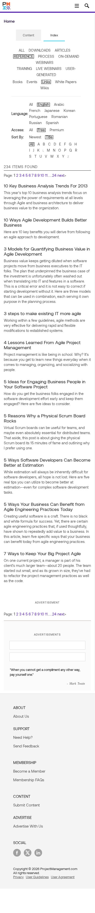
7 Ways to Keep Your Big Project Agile (42, 553)
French (34, 110)
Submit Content (26, 805)
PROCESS (46, 56)
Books (18, 82)
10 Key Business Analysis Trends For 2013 (46, 185)
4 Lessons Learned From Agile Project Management (42, 345)
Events (32, 82)
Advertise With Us (28, 826)
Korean (69, 110)
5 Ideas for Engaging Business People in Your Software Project (44, 384)
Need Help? (23, 737)
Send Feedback (26, 746)
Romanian (59, 116)
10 (42, 175)
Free (41, 130)
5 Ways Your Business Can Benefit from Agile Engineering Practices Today (44, 506)
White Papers (66, 82)
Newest (35, 137)
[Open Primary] (77, 6)
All (31, 104)
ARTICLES (62, 50)
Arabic (59, 104)
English (43, 104)
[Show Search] (87, 6)
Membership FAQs (28, 779)
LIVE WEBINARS (49, 68)
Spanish (52, 123)
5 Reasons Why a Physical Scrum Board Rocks (44, 418)
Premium (57, 130)
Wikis (44, 88)
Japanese (52, 110)
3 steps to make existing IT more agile (42, 313)
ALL (22, 50)
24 (54, 175)
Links (46, 82)
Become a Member (29, 771)
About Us (21, 716)
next (61, 175)
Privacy (18, 877)
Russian (35, 123)
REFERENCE (23, 56)
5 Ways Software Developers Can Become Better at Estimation (47, 462)
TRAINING (24, 68)
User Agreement (62, 877)
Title (49, 137)
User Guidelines (37, 877)
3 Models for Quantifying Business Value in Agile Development (47, 251)
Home (9, 21)
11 (46, 175)
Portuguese (38, 116)
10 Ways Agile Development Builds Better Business (45, 222)
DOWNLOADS (40, 50)
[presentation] (28, 35)
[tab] (28, 35)
